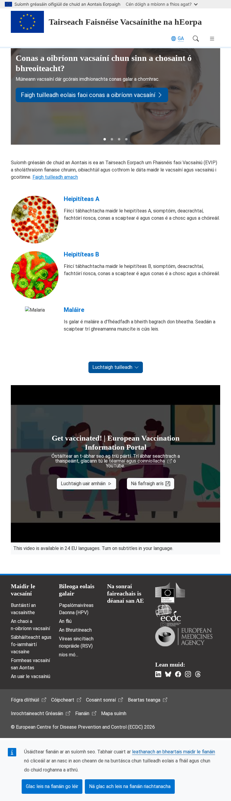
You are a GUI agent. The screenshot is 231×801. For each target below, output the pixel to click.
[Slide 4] (126, 139)
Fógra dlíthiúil (25, 700)
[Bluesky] (168, 674)
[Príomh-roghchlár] (212, 38)
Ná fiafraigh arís (147, 483)
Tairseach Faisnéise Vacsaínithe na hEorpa (125, 22)
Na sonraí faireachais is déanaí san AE (125, 593)
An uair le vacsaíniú (30, 676)
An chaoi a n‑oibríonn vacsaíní (30, 624)
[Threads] (198, 674)
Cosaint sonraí (101, 700)
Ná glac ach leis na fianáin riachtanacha (130, 786)
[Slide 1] (104, 139)
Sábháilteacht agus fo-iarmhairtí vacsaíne (31, 644)
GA (181, 38)
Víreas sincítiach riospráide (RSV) (76, 642)
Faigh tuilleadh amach (55, 177)
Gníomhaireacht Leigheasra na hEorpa (183, 636)
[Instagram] (188, 674)
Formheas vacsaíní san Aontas (30, 664)
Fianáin (82, 713)
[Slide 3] (119, 139)
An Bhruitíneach (75, 630)
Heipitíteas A (81, 199)
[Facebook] (178, 674)
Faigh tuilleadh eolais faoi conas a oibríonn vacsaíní (88, 95)
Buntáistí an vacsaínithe (23, 608)
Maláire (74, 309)
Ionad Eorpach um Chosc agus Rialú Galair (168, 615)
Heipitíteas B (81, 254)
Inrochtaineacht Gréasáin (37, 713)
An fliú (65, 621)
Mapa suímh (113, 713)
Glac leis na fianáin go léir (52, 786)
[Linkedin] (158, 674)
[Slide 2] (112, 139)
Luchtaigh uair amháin (83, 483)
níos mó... (68, 655)
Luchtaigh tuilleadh (112, 367)
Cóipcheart (62, 700)
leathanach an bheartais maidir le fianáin (173, 752)
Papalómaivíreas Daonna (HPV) (76, 608)
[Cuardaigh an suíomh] (196, 38)
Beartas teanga (144, 700)
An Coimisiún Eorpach (170, 593)
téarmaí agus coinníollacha (137, 461)
